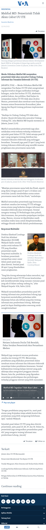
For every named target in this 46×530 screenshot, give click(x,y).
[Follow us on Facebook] (3, 501)
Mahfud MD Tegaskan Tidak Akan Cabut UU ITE (23, 388)
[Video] (17, 527)
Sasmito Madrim (7, 22)
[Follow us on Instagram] (18, 501)
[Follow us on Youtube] (13, 501)
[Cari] (38, 527)
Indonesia (5, 9)
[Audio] (28, 527)
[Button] (40, 31)
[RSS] (23, 501)
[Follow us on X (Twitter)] (8, 501)
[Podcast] (28, 501)
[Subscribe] (33, 501)
